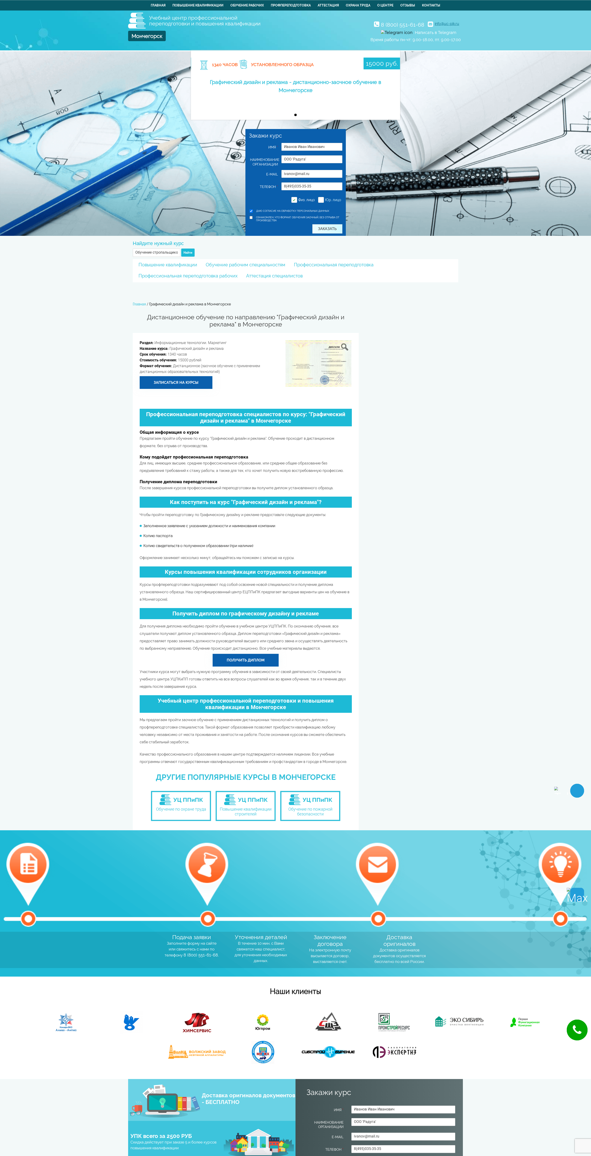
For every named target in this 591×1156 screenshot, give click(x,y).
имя (273, 147)
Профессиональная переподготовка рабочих (188, 276)
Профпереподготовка (291, 5)
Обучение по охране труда (181, 809)
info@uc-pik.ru (447, 24)
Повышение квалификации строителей (245, 811)
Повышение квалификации (197, 5)
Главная (158, 5)
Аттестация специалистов (274, 276)
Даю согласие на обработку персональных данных (292, 210)
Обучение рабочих (247, 5)
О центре (385, 5)
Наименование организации (264, 162)
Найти (188, 252)
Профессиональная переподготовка (334, 264)
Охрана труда (358, 5)
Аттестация (328, 5)
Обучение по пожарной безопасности (310, 811)
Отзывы (407, 5)
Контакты (431, 5)
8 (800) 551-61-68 (402, 25)
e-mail (272, 174)
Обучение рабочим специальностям (245, 264)
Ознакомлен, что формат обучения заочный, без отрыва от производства (297, 219)
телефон (269, 187)
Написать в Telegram (435, 32)
